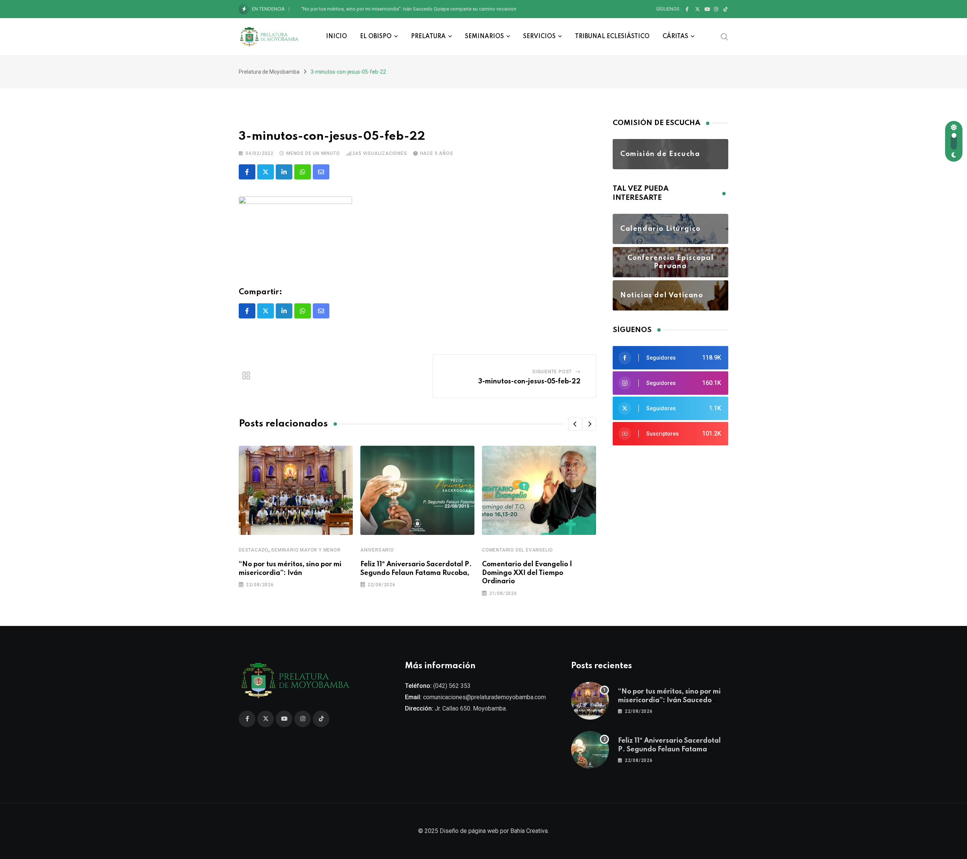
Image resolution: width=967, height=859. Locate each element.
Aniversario (377, 550)
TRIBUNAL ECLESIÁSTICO (612, 37)
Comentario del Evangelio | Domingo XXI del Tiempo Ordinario (527, 573)
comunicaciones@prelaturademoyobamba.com (484, 697)
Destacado (254, 550)
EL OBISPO (376, 37)
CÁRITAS (675, 37)
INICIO (336, 37)
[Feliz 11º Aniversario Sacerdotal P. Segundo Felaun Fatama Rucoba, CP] (590, 750)
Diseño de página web (469, 830)
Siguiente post (552, 371)
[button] (575, 424)
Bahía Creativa (529, 830)
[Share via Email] (321, 171)
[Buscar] (724, 36)
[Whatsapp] (302, 171)
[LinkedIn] (284, 171)
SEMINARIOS (484, 37)
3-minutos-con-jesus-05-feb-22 (529, 381)
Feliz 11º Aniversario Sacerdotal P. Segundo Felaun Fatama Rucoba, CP (378, 9)
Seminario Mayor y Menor (305, 550)
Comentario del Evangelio (517, 550)
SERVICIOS (539, 37)
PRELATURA (428, 37)
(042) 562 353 (452, 685)
